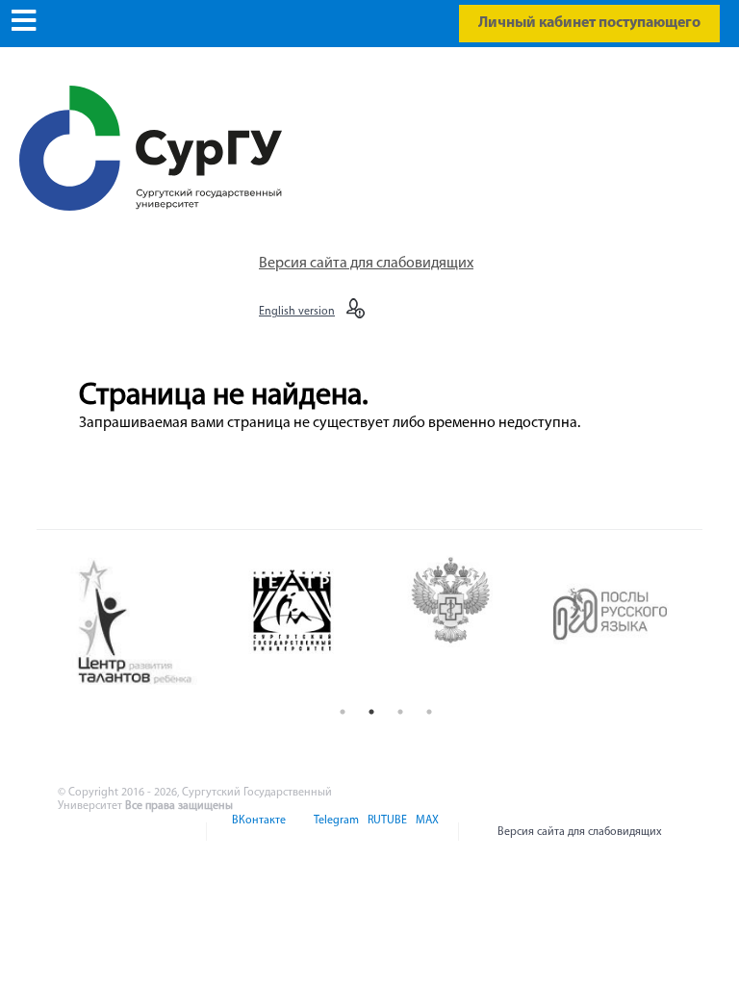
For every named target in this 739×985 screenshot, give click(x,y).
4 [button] (429, 711)
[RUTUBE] (386, 832)
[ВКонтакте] (257, 832)
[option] (149, 623)
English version (297, 311)
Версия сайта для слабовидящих (366, 263)
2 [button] (371, 711)
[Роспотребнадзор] (467, 622)
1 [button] (342, 711)
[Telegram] (335, 832)
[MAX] (424, 832)
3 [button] (400, 711)
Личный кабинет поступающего (589, 23)
